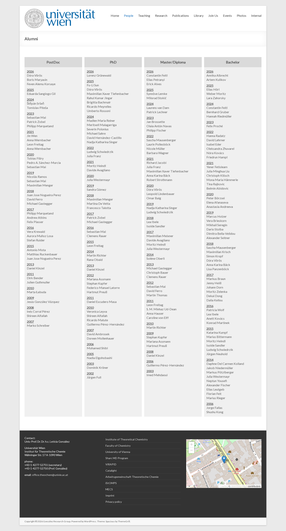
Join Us (213, 15)
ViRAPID (110, 464)
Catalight (111, 470)
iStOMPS (111, 483)
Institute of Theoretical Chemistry (126, 439)
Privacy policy (113, 501)
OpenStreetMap (239, 486)
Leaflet (223, 486)
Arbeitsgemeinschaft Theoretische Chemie (132, 476)
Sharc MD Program (116, 458)
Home (115, 15)
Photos (241, 15)
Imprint (109, 495)
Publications (180, 15)
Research (161, 15)
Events (227, 15)
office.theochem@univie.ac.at (50, 474)
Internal (256, 15)
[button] (224, 460)
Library (199, 15)
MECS (109, 489)
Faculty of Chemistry (118, 445)
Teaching (144, 15)
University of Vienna (117, 451)
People (128, 15)
